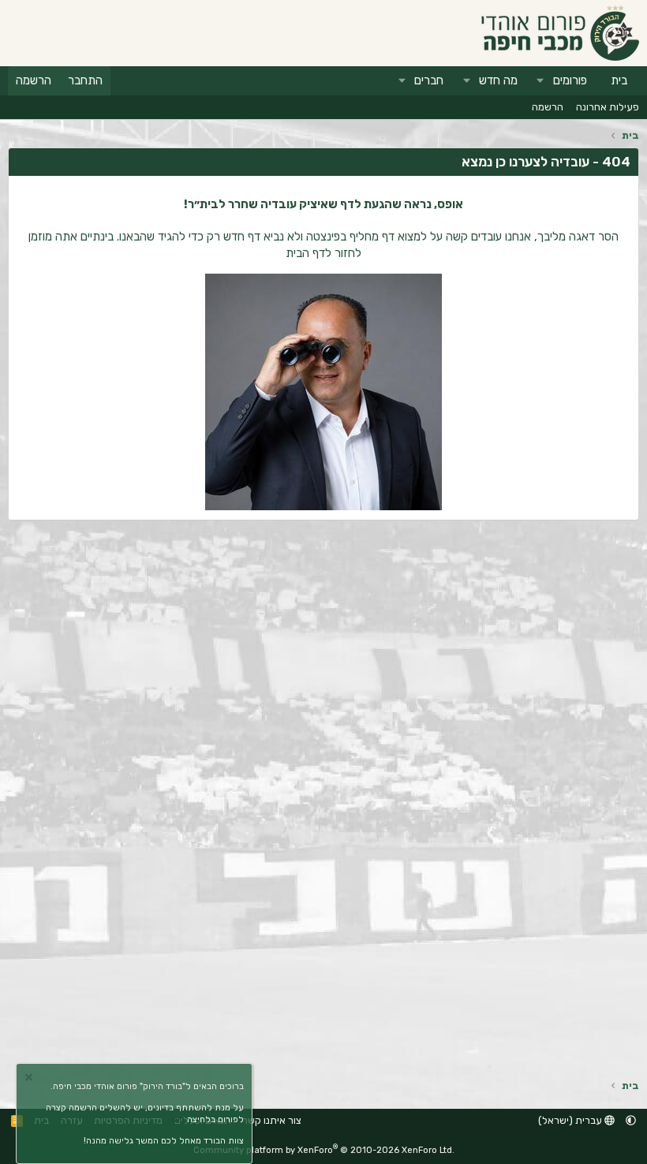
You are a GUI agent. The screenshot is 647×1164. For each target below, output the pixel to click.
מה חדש (498, 80)
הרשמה (547, 107)
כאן (178, 1119)
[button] (540, 80)
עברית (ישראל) (571, 1120)
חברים (428, 80)
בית (619, 80)
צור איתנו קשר (271, 1120)
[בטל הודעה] (30, 1079)
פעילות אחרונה (607, 107)
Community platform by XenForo (323, 1150)
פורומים (570, 80)
